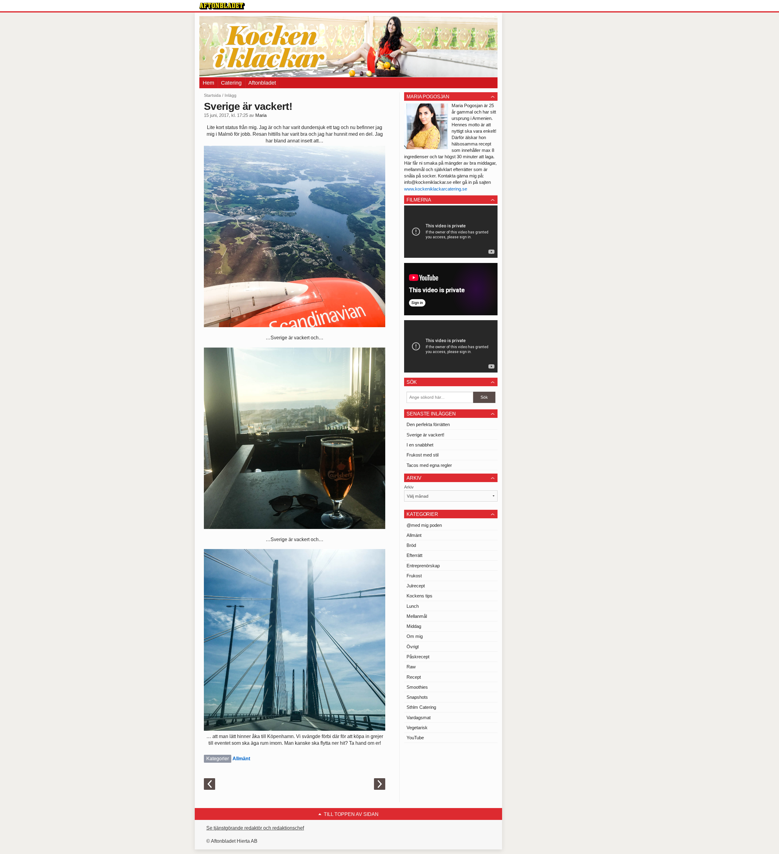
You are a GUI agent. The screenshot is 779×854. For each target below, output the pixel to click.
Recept (414, 677)
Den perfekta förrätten (428, 424)
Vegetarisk (417, 727)
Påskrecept (418, 656)
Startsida (212, 95)
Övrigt (413, 646)
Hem (208, 83)
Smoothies (417, 687)
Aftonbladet (262, 83)
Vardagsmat (419, 717)
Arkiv (409, 487)
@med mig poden (424, 525)
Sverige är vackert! (425, 434)
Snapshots (417, 697)
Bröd (411, 545)
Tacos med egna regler (429, 465)
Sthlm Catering (421, 707)
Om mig (415, 636)
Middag (414, 626)
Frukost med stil (422, 454)
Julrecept (416, 585)
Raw (411, 666)
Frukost (414, 575)
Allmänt (241, 758)
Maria (261, 115)
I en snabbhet (420, 444)
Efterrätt (414, 555)
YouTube (415, 737)
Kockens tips (419, 595)
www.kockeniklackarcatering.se (435, 188)
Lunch (413, 606)
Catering (231, 83)
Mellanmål (417, 616)
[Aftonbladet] (222, 6)
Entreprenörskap (423, 565)
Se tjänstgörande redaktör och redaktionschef (255, 828)
